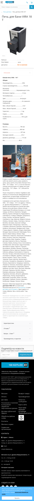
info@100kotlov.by (6, 449)
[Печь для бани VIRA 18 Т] (17, 41)
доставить (6, 289)
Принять (17, 498)
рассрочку (22, 287)
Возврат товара (23, 393)
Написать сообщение (22, 400)
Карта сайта (22, 405)
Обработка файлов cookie (8, 417)
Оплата (3, 397)
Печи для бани (7, 12)
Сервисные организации (6, 428)
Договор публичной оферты (8, 412)
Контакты (4, 421)
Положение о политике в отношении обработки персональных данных (9, 405)
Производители (24, 397)
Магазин (4, 393)
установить (14, 289)
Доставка (4, 400)
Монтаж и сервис (7, 424)
